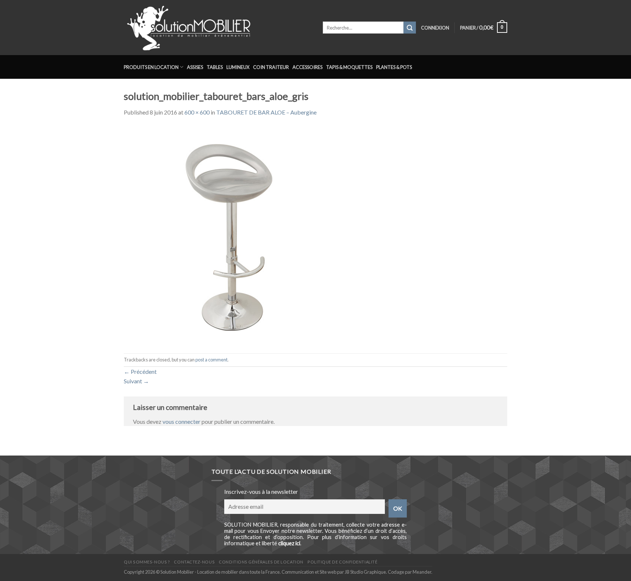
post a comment (211, 360)
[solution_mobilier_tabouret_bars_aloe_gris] (233, 234)
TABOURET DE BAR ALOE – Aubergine (266, 112)
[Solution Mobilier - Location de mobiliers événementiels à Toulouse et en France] (218, 27)
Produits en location (151, 67)
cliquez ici (289, 543)
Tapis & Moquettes (349, 67)
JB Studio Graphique (365, 572)
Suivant (136, 380)
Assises (195, 67)
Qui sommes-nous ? (147, 561)
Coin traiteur (271, 67)
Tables (215, 67)
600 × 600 (197, 112)
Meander (422, 572)
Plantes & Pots (394, 67)
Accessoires (307, 67)
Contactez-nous (194, 561)
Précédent (140, 371)
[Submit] (410, 28)
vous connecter (181, 421)
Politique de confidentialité (342, 561)
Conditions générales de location (261, 561)
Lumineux (237, 67)
